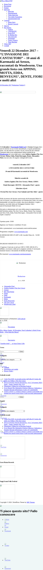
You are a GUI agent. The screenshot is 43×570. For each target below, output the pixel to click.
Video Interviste (13, 15)
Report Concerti (13, 24)
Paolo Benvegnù (9, 301)
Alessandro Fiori (9, 286)
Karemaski (7, 297)
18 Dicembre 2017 (6, 85)
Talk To (6, 26)
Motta (6, 299)
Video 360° (7, 44)
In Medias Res (12, 35)
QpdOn (10, 29)
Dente (6, 293)
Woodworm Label (10, 304)
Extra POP (11, 33)
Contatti (6, 46)
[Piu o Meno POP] (6, 1)
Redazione (15, 85)
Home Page (7, 4)
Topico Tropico (13, 40)
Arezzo (6, 290)
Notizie (6, 8)
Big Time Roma (9, 292)
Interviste (7, 10)
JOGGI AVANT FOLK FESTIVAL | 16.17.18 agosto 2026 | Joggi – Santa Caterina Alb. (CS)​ (23, 383)
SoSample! (11, 38)
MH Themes (31, 502)
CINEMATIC (12, 31)
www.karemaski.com (21, 232)
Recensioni (7, 6)
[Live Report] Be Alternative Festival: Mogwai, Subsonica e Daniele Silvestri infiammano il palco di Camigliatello (23, 389)
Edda (5, 295)
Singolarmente (12, 13)
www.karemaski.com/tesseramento (20, 254)
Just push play (12, 37)
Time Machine (12, 42)
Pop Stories (7, 28)
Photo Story (12, 22)
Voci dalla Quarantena (15, 17)
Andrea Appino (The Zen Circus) (14, 288)
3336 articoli (21, 319)
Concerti (6, 20)
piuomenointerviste (14, 19)
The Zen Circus (9, 302)
